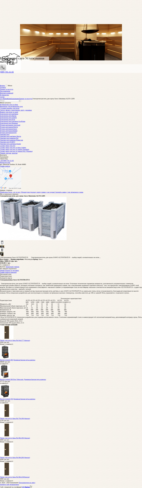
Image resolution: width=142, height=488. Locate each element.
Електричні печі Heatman (9, 123)
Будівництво (4, 95)
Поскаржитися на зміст (27, 483)
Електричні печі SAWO (8, 118)
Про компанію (5, 91)
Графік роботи (5, 166)
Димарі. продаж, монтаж (8, 153)
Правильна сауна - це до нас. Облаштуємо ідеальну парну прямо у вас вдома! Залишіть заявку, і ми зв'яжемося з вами (41, 192)
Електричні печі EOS (7, 119)
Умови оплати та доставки (9, 270)
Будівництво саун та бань (9, 104)
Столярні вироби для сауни (9, 108)
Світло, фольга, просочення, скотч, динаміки (16, 110)
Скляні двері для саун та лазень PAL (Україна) (16, 151)
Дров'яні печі (4, 134)
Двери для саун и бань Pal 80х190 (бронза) (15, 438)
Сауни (2, 97)
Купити (2, 267)
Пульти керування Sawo (8, 129)
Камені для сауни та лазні (9, 112)
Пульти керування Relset (8, 131)
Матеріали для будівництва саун (11, 106)
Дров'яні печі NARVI (7, 142)
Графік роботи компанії (8, 272)
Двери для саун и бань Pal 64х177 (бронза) (15, 340)
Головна (3, 87)
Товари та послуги (6, 89)
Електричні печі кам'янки (9, 114)
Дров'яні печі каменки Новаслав (11, 140)
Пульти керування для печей (10, 125)
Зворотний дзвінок (12, 267)
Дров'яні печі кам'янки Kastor (10, 144)
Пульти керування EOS (8, 132)
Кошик (2, 85)
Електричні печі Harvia (8, 116)
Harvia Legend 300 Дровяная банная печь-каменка (17, 360)
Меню (10, 85)
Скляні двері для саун (7, 146)
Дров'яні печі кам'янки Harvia (10, 136)
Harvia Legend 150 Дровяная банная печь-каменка (17, 399)
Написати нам (5, 162)
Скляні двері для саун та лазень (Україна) (14, 149)
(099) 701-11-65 (7, 72)
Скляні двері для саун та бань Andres (13, 147)
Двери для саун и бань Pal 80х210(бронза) (15, 477)
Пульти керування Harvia (9, 127)
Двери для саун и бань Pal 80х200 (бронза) (15, 457)
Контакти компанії (6, 93)
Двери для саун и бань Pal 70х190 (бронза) (15, 418)
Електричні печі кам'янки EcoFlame (12, 121)
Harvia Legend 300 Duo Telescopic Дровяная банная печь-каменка (23, 379)
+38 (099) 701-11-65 (7, 161)
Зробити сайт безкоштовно (9, 484)
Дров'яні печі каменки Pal (9, 138)
